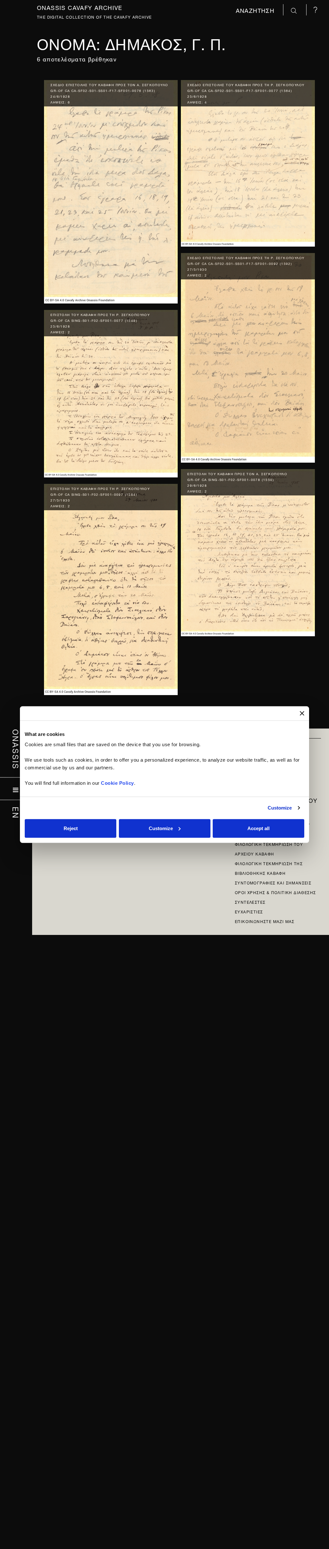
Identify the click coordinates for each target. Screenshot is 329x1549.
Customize (280, 808)
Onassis (16, 749)
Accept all (258, 828)
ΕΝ (16, 813)
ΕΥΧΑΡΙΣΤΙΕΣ (249, 911)
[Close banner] (302, 713)
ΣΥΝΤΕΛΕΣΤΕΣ (250, 901)
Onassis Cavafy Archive (79, 7)
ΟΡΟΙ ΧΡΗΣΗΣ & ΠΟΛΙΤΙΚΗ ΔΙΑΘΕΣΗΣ (275, 892)
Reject (71, 828)
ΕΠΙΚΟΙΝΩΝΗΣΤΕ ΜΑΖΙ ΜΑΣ (265, 921)
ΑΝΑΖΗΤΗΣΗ (256, 9)
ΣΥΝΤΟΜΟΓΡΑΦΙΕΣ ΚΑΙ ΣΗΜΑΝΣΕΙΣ (273, 882)
